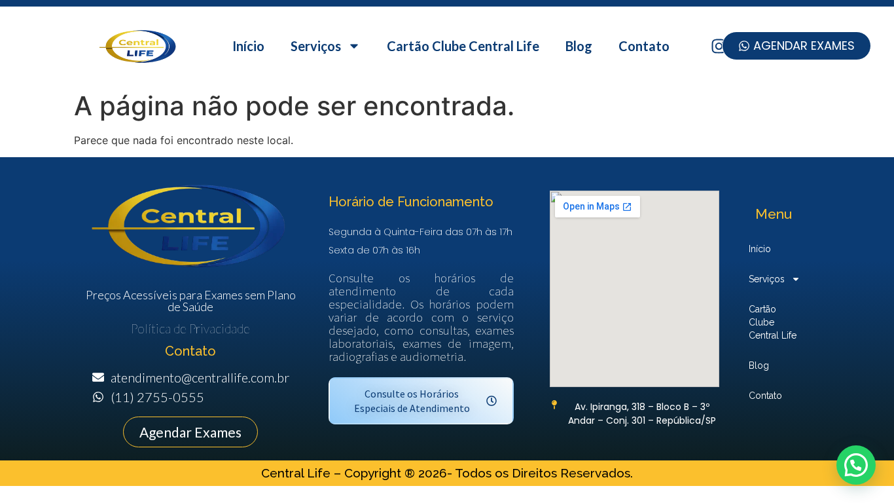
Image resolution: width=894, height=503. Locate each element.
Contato (644, 46)
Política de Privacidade (190, 328)
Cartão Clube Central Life (463, 46)
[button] (856, 465)
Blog (578, 46)
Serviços (316, 46)
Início (248, 46)
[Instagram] (718, 45)
